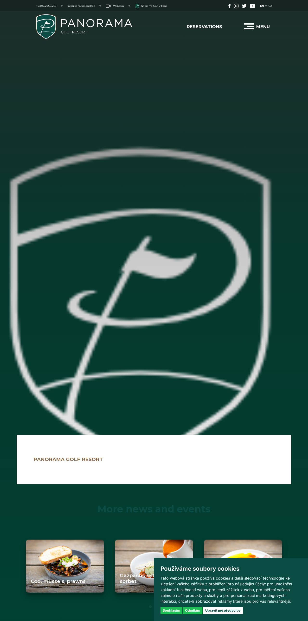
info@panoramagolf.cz (81, 5)
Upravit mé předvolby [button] (223, 610)
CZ (270, 5)
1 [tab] (150, 606)
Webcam (118, 5)
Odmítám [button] (192, 610)
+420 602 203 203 (46, 5)
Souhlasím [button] (171, 610)
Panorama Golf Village (153, 5)
